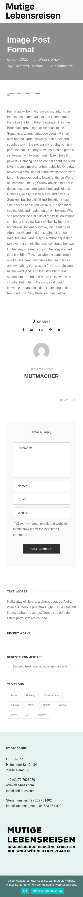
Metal (31, 705)
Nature (38, 66)
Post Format (49, 59)
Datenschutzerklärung (47, 891)
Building (30, 695)
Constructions (51, 695)
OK (25, 891)
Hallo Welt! (61, 666)
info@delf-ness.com (20, 791)
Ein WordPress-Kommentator (31, 666)
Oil (27, 714)
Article (13, 695)
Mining (46, 705)
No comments (61, 66)
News (13, 714)
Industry (23, 66)
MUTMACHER (41, 376)
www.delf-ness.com (20, 785)
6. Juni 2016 (17, 59)
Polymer (42, 714)
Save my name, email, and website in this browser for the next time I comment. (40, 529)
